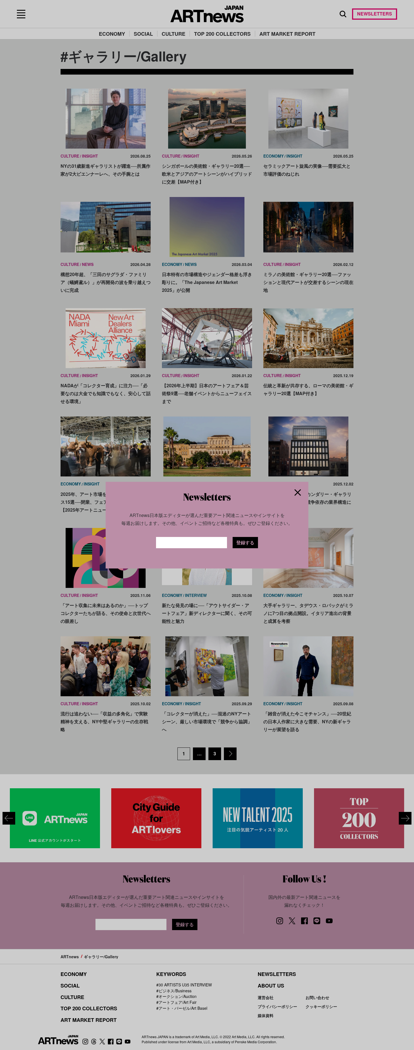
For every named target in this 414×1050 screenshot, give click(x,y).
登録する (245, 542)
